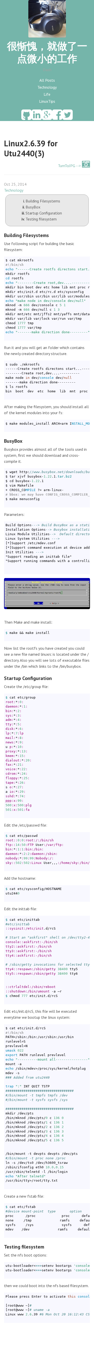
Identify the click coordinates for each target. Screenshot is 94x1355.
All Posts (47, 80)
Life (47, 94)
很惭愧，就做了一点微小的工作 (47, 52)
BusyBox (33, 206)
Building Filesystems (43, 200)
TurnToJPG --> (70, 165)
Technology (47, 87)
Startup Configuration (44, 212)
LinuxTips (47, 101)
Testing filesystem (41, 218)
